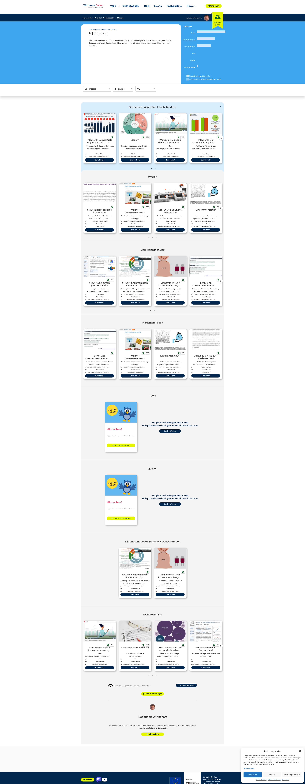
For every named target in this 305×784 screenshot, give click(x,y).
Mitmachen (154, 734)
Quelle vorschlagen (122, 518)
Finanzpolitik (109, 18)
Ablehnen (271, 775)
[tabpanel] (99, 138)
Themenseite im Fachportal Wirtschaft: (103, 29)
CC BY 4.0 (218, 779)
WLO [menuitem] (113, 6)
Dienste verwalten (249, 768)
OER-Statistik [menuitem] (130, 6)
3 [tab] (156, 237)
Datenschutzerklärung (274, 780)
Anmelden (87, 780)
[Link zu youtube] (104, 779)
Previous (83, 138)
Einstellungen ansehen (291, 775)
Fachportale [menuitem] (174, 6)
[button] (300, 751)
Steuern (120, 18)
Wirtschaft (98, 18)
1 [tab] (151, 168)
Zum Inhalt (99, 160)
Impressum (285, 780)
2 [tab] (155, 168)
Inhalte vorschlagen (154, 694)
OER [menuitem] (146, 6)
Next (221, 138)
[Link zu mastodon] (99, 779)
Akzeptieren (252, 775)
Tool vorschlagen (122, 445)
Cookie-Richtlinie (261, 780)
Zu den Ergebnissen (186, 685)
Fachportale (87, 18)
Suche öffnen (170, 431)
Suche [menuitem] (158, 6)
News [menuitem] (190, 6)
